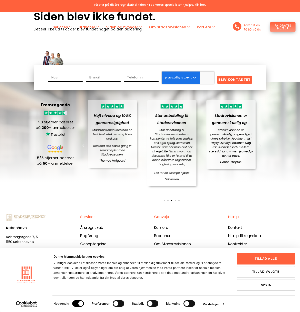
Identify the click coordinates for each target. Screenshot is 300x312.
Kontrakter (237, 243)
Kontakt (235, 227)
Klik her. (200, 5)
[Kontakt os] (237, 26)
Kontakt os (251, 25)
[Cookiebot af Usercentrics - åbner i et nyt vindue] (26, 304)
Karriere (204, 27)
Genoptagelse (93, 243)
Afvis (266, 284)
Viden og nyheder (122, 27)
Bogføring (89, 235)
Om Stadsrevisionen (167, 27)
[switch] (118, 303)
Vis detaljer (211, 304)
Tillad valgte (266, 271)
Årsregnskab (91, 227)
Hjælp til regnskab (244, 235)
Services (60, 27)
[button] (83, 146)
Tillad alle (266, 258)
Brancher (87, 27)
